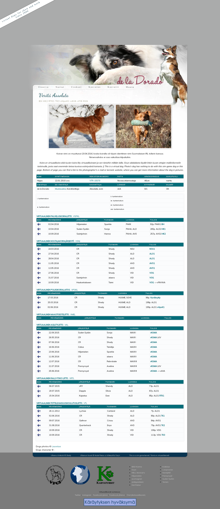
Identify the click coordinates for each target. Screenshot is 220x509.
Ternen (165, 482)
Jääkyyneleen (138, 482)
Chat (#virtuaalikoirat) (136, 495)
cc (105, 455)
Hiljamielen (137, 476)
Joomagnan (137, 479)
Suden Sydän (168, 479)
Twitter (78, 495)
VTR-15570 (95, 180)
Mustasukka (60, 189)
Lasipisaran (167, 470)
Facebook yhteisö (117, 495)
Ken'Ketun (136, 485)
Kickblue (166, 467)
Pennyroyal (167, 476)
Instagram (86, 495)
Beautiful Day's (114, 455)
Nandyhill (166, 473)
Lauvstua (56, 446)
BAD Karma (137, 467)
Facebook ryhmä (100, 495)
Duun (134, 470)
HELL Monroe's (138, 473)
